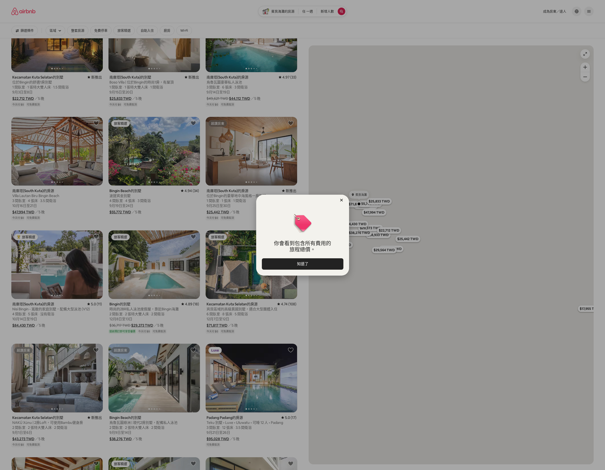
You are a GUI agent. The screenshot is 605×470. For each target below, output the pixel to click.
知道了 (302, 263)
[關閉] (341, 200)
